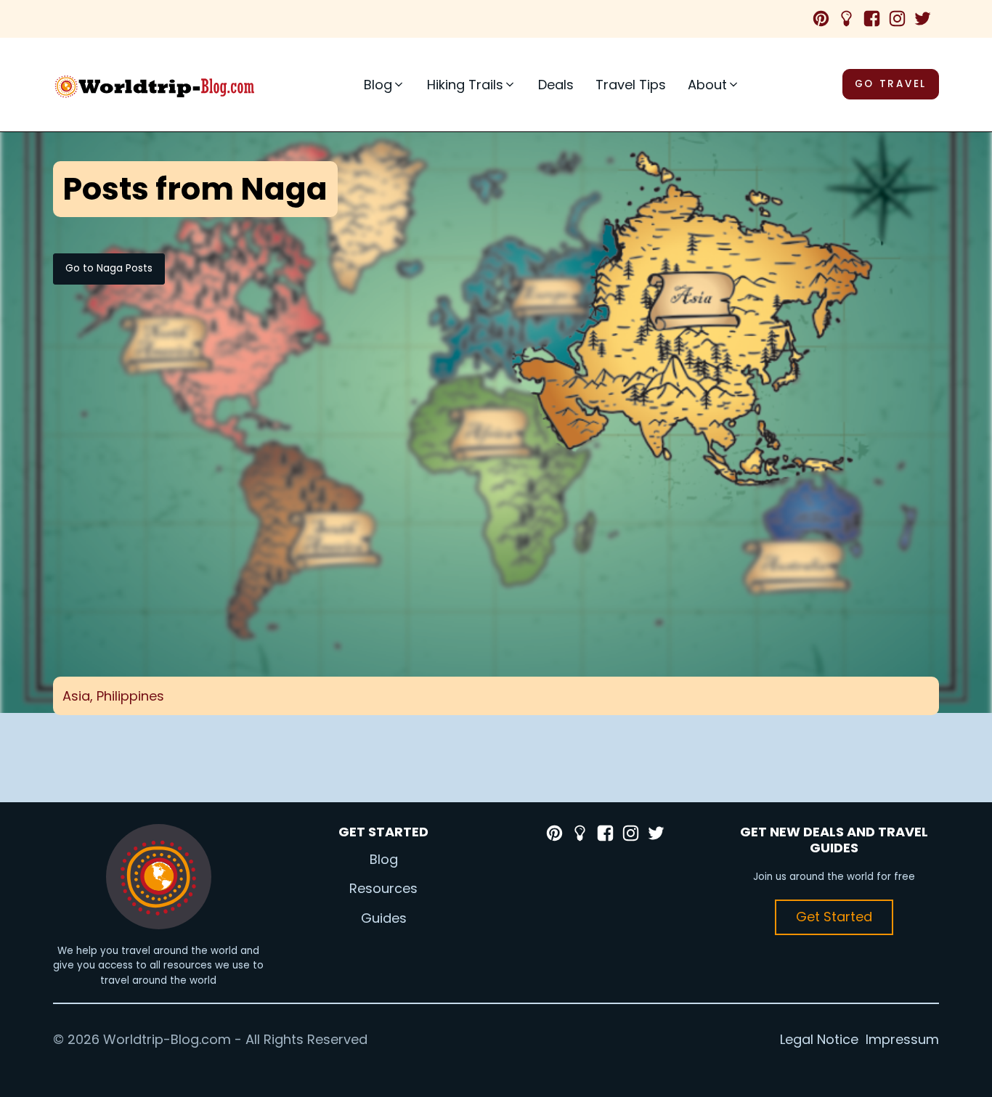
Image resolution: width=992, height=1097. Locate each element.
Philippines (130, 696)
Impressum (902, 1039)
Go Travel (891, 84)
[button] (384, 84)
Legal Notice (819, 1039)
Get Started (834, 917)
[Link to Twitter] (926, 18)
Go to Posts (109, 268)
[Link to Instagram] (901, 18)
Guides (384, 918)
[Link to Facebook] (875, 18)
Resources (383, 888)
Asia (76, 696)
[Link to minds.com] (850, 18)
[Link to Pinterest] (824, 18)
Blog (384, 859)
